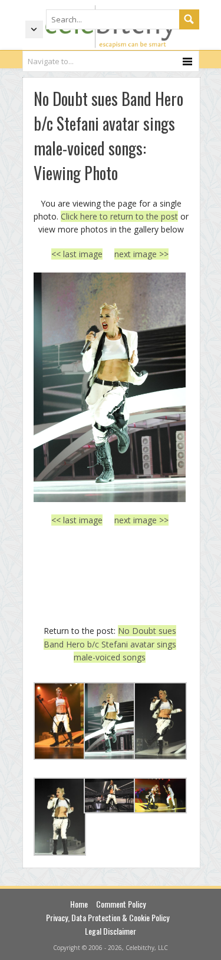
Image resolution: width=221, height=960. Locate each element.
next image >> (141, 254)
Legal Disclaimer (110, 931)
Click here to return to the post (119, 216)
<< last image (77, 254)
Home (79, 904)
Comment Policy (121, 904)
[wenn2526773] (110, 387)
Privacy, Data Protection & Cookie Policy (107, 917)
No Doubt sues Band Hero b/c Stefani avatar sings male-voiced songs (110, 644)
